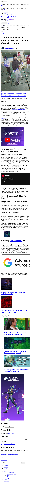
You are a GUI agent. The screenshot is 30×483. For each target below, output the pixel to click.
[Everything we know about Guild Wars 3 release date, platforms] (16, 361)
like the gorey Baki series (18, 109)
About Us (6, 21)
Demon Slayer (15, 111)
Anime (5, 10)
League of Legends (11, 16)
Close (2, 461)
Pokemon (9, 478)
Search (23, 27)
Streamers (6, 9)
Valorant (9, 476)
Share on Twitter (14, 93)
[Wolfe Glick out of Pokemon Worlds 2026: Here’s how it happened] (16, 324)
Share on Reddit (22, 93)
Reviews (6, 12)
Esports (5, 13)
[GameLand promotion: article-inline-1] (12, 146)
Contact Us (6, 481)
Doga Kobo (3, 118)
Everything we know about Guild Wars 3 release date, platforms (16, 370)
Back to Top (4, 460)
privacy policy (11, 433)
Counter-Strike (10, 14)
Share (2, 91)
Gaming (6, 7)
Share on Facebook (5, 93)
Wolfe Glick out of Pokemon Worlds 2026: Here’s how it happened (15, 333)
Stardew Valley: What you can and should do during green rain (15, 352)
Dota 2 (8, 17)
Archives (3, 426)
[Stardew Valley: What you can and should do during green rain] (16, 343)
